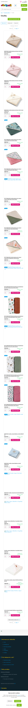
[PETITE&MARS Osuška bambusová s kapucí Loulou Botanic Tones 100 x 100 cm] (14, 217)
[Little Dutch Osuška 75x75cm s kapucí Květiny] (14, 599)
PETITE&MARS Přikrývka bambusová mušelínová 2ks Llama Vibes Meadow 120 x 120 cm (13, 376)
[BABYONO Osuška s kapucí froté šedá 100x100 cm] (14, 482)
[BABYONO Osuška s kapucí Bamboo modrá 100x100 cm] (14, 452)
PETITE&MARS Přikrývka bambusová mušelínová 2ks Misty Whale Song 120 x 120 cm (13, 287)
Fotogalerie (5, 650)
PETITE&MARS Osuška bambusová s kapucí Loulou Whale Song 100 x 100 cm (12, 140)
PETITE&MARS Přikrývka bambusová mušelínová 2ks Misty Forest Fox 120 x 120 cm (13, 346)
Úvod (1, 12)
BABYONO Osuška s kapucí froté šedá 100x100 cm (14, 492)
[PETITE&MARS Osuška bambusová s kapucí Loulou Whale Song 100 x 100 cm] (14, 129)
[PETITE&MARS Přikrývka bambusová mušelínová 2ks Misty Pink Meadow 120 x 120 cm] (14, 393)
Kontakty (5, 652)
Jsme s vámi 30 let (6, 662)
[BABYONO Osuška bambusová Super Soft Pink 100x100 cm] (14, 70)
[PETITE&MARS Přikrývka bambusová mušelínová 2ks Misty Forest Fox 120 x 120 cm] (14, 335)
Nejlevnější (10, 23)
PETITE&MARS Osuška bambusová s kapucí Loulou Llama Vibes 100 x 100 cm (12, 199)
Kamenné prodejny (7, 660)
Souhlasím (17, 701)
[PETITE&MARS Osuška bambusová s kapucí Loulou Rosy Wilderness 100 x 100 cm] (14, 246)
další (17, 28)
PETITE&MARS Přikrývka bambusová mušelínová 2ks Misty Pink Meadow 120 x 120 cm (13, 405)
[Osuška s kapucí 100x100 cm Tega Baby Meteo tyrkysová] (14, 539)
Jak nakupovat (6, 644)
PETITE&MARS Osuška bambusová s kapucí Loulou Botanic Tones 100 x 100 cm (12, 228)
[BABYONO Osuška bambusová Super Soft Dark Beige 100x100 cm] (14, 40)
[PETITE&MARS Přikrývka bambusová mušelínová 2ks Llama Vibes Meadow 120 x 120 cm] (14, 364)
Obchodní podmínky (7, 646)
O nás (4, 642)
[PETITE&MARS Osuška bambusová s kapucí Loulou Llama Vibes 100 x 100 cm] (14, 187)
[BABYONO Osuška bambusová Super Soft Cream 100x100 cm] (14, 99)
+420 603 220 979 (4, 1)
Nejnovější (4, 23)
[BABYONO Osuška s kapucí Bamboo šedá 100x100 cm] (14, 423)
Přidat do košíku (15, 57)
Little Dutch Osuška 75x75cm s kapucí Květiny (13, 610)
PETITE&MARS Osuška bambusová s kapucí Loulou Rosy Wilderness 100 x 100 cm (12, 258)
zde (14, 683)
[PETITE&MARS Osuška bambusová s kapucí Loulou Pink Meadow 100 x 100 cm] (14, 158)
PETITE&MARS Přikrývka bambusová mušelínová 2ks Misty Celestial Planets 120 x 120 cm (13, 317)
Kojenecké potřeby (7, 12)
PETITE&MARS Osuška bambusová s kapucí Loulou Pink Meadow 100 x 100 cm (12, 169)
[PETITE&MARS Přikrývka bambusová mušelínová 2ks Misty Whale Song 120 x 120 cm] (14, 276)
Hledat (24, 9)
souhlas (18, 695)
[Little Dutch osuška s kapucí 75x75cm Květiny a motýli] (14, 569)
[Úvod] (6, 5)
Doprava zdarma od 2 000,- (8, 664)
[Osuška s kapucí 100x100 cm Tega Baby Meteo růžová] (14, 510)
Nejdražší (16, 23)
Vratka (4, 649)
